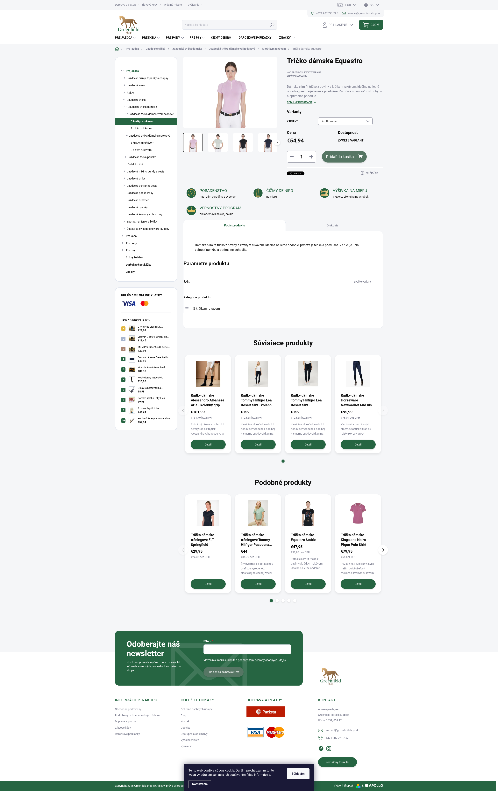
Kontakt (185, 721)
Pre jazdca (132, 70)
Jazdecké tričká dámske (142, 106)
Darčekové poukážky (138, 264)
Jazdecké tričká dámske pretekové (149, 135)
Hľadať (272, 24)
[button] (283, 461)
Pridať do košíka (340, 156)
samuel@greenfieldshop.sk (342, 730)
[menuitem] (126, 37)
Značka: (297, 76)
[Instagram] (329, 748)
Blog (183, 715)
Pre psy (130, 250)
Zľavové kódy (150, 4)
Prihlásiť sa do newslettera (223, 671)
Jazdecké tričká (136, 99)
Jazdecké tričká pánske (142, 157)
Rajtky (130, 92)
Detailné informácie (299, 102)
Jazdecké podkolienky (140, 192)
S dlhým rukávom (141, 128)
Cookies (185, 727)
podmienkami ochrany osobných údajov (262, 660)
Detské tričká (135, 164)
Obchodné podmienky (128, 709)
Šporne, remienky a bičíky (142, 221)
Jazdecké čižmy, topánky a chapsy (147, 78)
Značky (130, 271)
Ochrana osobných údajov (196, 709)
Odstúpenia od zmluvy (194, 733)
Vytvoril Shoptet (343, 785)
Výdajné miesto (172, 4)
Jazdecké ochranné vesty (142, 185)
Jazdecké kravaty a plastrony (144, 214)
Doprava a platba (125, 4)
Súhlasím (298, 774)
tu (270, 775)
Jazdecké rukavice (138, 200)
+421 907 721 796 (337, 738)
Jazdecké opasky (137, 207)
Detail (208, 444)
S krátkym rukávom (142, 121)
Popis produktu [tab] (234, 225)
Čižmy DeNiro (134, 257)
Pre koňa (131, 236)
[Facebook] (321, 748)
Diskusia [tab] (332, 225)
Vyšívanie (193, 4)
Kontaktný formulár (337, 762)
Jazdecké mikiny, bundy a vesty (145, 171)
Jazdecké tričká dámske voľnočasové (151, 114)
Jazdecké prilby (136, 178)
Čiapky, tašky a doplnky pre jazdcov (148, 228)
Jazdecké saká (136, 85)
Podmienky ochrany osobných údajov (137, 715)
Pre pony (131, 243)
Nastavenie (200, 784)
